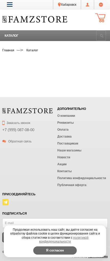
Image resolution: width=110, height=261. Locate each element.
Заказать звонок (18, 123)
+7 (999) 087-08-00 (18, 130)
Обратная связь (19, 141)
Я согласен (55, 250)
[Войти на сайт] (101, 4)
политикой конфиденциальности (64, 240)
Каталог (11, 35)
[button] (9, 4)
